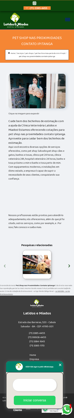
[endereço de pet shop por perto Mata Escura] (37, 264)
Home (33, 355)
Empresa (34, 359)
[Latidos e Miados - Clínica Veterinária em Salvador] (16, 27)
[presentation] (5, 265)
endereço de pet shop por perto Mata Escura (22, 264)
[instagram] (34, 3)
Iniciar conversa (34, 400)
